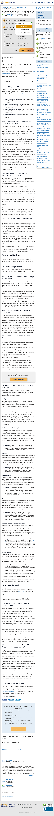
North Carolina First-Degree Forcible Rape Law (43, 127)
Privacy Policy (28, 804)
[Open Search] (52, 2)
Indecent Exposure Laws (43, 160)
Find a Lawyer (5, 7)
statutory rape (22, 93)
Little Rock (20, 749)
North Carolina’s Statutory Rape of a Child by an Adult (44, 120)
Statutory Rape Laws (42, 89)
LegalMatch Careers (27, 807)
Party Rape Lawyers (42, 156)
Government (22, 41)
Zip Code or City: (10, 23)
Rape (26, 7)
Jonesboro (4, 749)
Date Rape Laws (41, 95)
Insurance (8, 45)
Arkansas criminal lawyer (8, 691)
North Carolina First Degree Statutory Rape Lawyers (43, 116)
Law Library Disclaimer (7, 796)
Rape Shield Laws (41, 91)
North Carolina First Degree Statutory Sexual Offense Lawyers (43, 105)
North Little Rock (5, 752)
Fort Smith (20, 747)
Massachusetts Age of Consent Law (43, 77)
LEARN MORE (18, 729)
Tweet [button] (11, 699)
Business (7, 36)
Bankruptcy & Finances (11, 41)
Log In (48, 2)
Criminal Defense (9, 34)
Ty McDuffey (8, 14)
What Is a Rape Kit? (42, 162)
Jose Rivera (11, 15)
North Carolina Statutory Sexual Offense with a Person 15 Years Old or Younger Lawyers (43, 100)
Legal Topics (12, 7)
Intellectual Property (24, 43)
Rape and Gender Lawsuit (43, 81)
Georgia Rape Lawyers (43, 139)
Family (7, 32)
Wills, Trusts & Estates (24, 38)
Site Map (36, 804)
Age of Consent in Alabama (41, 72)
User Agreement (19, 804)
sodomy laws (21, 591)
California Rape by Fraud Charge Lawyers (43, 153)
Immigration (22, 36)
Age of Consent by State (43, 75)
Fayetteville (4, 747)
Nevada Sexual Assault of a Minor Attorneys (43, 142)
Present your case (43, 38)
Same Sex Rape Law (42, 83)
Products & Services (10, 43)
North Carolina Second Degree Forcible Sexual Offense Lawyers (43, 132)
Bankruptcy (22, 45)
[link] (38, 171)
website (30, 775)
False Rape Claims (42, 158)
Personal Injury (9, 38)
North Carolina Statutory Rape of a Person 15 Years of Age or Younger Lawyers (44, 111)
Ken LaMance (9, 779)
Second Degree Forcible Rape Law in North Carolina (44, 124)
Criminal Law (20, 7)
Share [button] (4, 699)
